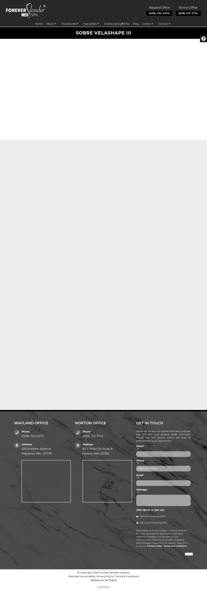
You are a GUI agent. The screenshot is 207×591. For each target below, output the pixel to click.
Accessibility (87, 576)
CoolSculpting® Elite (117, 23)
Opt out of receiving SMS (153, 522)
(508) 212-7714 (188, 13)
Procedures (69, 23)
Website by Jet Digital (103, 580)
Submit (189, 554)
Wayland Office (159, 7)
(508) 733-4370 (159, 13)
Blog (136, 23)
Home (39, 23)
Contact (163, 23)
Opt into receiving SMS (152, 516)
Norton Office (188, 7)
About (50, 23)
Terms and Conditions (175, 546)
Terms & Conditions (127, 576)
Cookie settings (103, 587)
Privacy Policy (154, 546)
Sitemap (73, 576)
